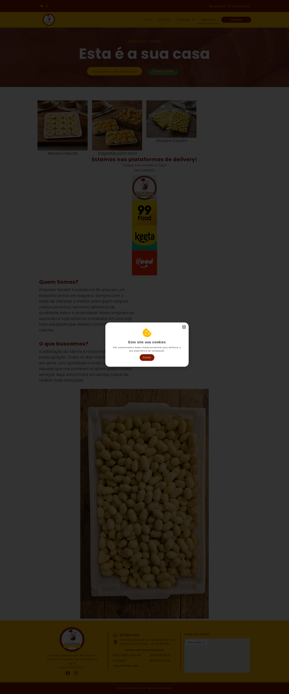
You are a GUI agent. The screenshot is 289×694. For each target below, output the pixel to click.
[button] (184, 327)
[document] (144, 347)
